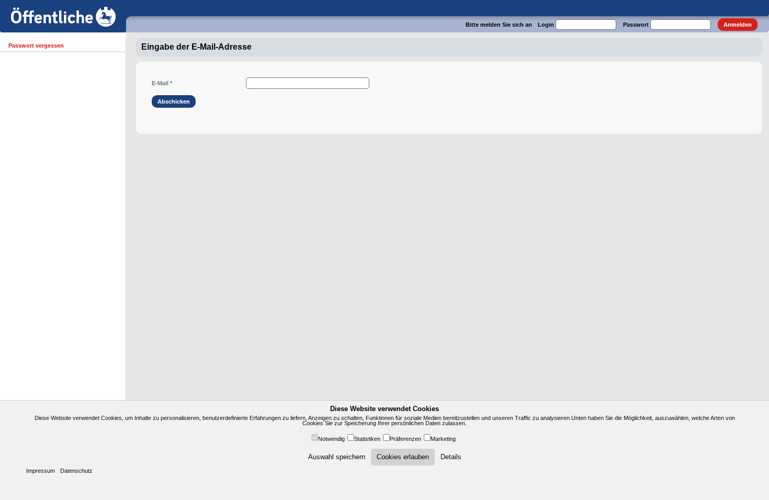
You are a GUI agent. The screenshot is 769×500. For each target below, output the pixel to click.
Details (450, 457)
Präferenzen (405, 439)
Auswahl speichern (336, 457)
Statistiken (367, 439)
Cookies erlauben (403, 457)
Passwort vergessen (36, 45)
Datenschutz (76, 471)
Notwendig (331, 439)
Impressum (40, 471)
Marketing (443, 439)
